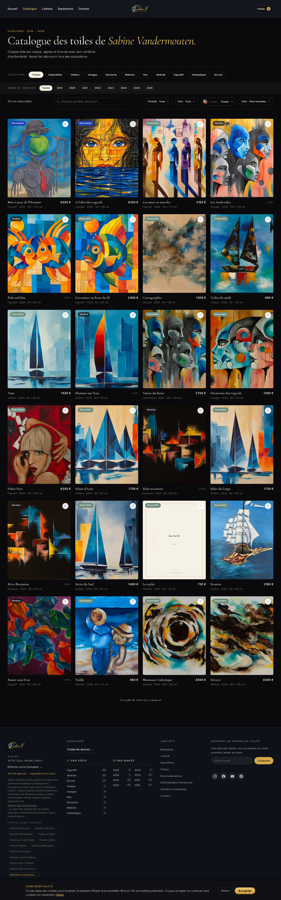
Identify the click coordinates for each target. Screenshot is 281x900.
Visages (92, 74)
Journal (165, 755)
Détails (60, 894)
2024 (124, 87)
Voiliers (75, 74)
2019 (59, 87)
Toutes (36, 74)
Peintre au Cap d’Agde (22, 840)
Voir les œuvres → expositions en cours (31, 773)
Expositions (65, 8)
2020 (72, 87)
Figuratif (179, 74)
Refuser (225, 890)
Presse (165, 769)
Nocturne (111, 74)
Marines (130, 74)
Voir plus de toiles (140, 700)
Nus (145, 74)
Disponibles (55, 74)
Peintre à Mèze (18, 845)
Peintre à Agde (46, 834)
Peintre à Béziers (44, 828)
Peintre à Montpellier (21, 834)
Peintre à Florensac (20, 851)
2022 (98, 87)
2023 (111, 87)
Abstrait (160, 74)
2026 (150, 87)
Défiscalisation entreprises (176, 782)
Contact (84, 8)
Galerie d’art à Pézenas (22, 868)
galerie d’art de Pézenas (22, 805)
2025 (137, 87)
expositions (79, 56)
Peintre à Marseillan (43, 845)
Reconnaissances (171, 775)
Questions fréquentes (174, 789)
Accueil (12, 8)
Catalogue (30, 8)
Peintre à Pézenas (20, 828)
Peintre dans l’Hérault (21, 863)
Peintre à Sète (47, 840)
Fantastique (199, 74)
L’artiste (47, 8)
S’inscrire (264, 760)
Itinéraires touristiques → (23, 874)
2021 (85, 87)
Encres (218, 74)
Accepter (245, 890)
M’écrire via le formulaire (25, 766)
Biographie (167, 749)
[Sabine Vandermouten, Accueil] (140, 9)
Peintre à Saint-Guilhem (23, 857)
